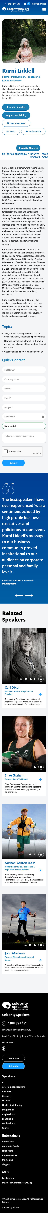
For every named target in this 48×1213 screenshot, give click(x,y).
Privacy (5, 1202)
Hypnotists (7, 1150)
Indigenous (8, 1109)
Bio (3, 154)
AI (3, 1082)
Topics (12, 131)
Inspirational (8, 1114)
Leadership (7, 1118)
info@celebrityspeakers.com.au (16, 1029)
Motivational (8, 1123)
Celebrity (6, 1096)
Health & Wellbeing (12, 1105)
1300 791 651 (14, 4)
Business (6, 1091)
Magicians (7, 1159)
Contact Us (13, 1058)
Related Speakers (35, 155)
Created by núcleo (10, 1207)
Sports (5, 1127)
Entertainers (11, 1135)
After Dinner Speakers (13, 1086)
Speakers (8, 1076)
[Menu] (42, 7)
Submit (13, 462)
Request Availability (16, 115)
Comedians (8, 1141)
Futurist (6, 1100)
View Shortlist (37, 3)
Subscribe (14, 1066)
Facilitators (8, 1178)
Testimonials (34, 131)
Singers (6, 1164)
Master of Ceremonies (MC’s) (17, 1182)
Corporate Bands (10, 1146)
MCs (5, 1172)
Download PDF (17, 123)
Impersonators (9, 1155)
